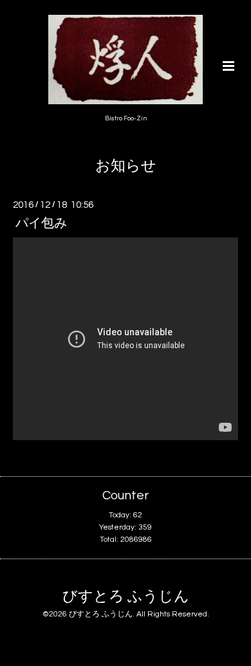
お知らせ (125, 166)
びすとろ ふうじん (125, 596)
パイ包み (41, 223)
